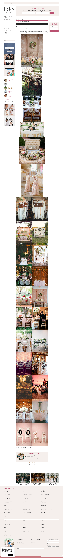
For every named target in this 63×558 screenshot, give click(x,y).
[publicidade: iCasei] (9, 70)
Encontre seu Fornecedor (54, 24)
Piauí (23, 528)
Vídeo (5, 516)
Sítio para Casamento (45, 512)
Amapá (42, 520)
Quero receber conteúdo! (53, 546)
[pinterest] (56, 3)
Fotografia (25, 501)
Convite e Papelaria (26, 498)
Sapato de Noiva (7, 512)
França (5, 534)
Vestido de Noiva (44, 515)
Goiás (24, 524)
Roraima (5, 531)
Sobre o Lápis (7, 35)
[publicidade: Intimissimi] (9, 109)
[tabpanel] (23, 479)
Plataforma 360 (26, 508)
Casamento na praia (10, 92)
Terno (5, 515)
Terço (42, 513)
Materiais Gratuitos (6, 33)
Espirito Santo (7, 524)
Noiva (5, 21)
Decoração (43, 498)
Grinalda (43, 501)
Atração (43, 490)
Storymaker (25, 513)
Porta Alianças (44, 508)
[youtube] (58, 3)
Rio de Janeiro (44, 528)
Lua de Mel (7, 28)
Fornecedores (7, 30)
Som (4, 513)
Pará (5, 527)
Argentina (25, 521)
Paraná (42, 527)
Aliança (5, 490)
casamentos (7, 19)
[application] (32, 24)
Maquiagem (43, 505)
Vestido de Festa (26, 515)
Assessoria (25, 490)
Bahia (42, 521)
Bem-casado (6, 491)
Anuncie (33, 542)
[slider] (46, 24)
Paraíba (24, 527)
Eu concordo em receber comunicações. (51, 543)
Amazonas (6, 521)
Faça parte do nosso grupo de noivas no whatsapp (13, 3)
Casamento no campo (10, 88)
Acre (5, 520)
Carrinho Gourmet (45, 494)
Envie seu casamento (35, 539)
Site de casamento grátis (22, 543)
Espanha (43, 523)
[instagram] (55, 3)
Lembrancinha (44, 502)
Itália (24, 534)
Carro (5, 495)
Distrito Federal (26, 523)
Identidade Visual (7, 502)
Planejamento (7, 23)
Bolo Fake (43, 491)
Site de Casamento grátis (9, 17)
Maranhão (43, 524)
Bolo (23, 491)
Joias (24, 502)
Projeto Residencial (8, 509)
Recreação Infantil (26, 509)
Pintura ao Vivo (7, 508)
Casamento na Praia (45, 495)
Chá (5, 24)
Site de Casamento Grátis (28, 512)
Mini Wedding (10, 96)
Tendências (10, 84)
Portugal (43, 534)
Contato (6, 37)
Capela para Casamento (27, 494)
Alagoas (24, 520)
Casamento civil (10, 80)
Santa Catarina (26, 531)
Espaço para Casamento (8, 501)
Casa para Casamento (27, 495)
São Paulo (43, 531)
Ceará (5, 523)
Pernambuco (6, 528)
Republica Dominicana (8, 535)
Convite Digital (7, 498)
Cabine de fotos (7, 494)
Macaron (24, 505)
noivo (5, 26)
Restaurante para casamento (47, 509)
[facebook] (54, 3)
